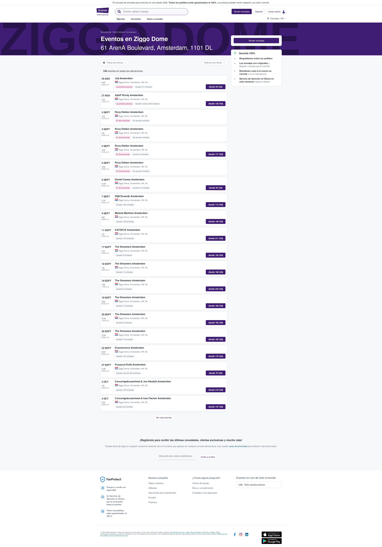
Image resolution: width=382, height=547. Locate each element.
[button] (256, 40)
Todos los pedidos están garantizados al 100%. (193, 2)
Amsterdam (131, 32)
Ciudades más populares (204, 493)
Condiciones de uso (177, 532)
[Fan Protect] (111, 480)
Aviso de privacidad (193, 532)
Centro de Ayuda (200, 483)
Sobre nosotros (156, 483)
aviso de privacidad (238, 446)
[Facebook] (235, 538)
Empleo (152, 497)
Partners (152, 502)
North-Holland (118, 32)
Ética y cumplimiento (202, 488)
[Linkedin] (246, 538)
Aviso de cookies (208, 532)
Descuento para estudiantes (162, 493)
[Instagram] (240, 538)
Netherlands (106, 32)
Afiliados (152, 488)
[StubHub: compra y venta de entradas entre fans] (103, 11)
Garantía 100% (247, 53)
